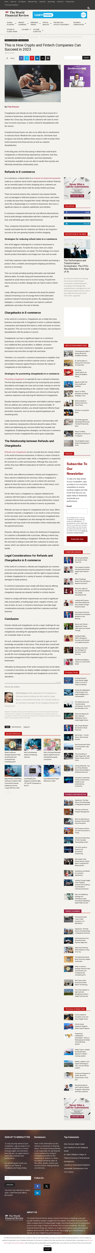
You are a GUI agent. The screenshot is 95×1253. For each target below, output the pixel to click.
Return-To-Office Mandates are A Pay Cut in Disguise (82, 434)
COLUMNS (25, 29)
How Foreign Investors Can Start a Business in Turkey (82, 831)
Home (6, 1)
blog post (27, 727)
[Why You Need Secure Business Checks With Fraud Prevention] (68, 821)
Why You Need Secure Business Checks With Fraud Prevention (82, 821)
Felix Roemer (13, 107)
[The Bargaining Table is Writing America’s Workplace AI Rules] (68, 353)
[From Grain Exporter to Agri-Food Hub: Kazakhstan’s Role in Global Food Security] (68, 992)
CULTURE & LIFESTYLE (37, 30)
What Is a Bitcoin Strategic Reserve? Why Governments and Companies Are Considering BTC (12, 757)
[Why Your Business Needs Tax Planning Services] (32, 744)
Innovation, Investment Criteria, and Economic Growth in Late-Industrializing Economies (82, 782)
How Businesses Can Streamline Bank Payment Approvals (82, 940)
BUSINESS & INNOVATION (79, 23)
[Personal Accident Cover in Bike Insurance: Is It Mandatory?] (68, 919)
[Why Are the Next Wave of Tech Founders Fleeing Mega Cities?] (68, 840)
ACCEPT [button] (47, 1249)
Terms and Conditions (11, 5)
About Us (13, 1)
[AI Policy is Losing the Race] (68, 412)
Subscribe (42, 1)
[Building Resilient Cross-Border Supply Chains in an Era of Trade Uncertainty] (68, 680)
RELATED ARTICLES (13, 734)
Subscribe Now (77, 539)
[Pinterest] (32, 58)
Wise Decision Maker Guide (74, 1144)
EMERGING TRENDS (34, 23)
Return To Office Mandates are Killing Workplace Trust (81, 394)
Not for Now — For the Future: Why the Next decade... (82, 737)
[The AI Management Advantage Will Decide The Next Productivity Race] (68, 422)
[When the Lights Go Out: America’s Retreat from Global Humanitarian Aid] (68, 591)
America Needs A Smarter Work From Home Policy (81, 403)
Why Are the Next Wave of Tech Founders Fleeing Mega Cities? (82, 840)
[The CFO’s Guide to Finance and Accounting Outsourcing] (68, 849)
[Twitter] (26, 58)
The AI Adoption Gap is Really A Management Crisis (82, 443)
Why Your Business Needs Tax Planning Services (30, 755)
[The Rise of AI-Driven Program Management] (68, 812)
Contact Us (60, 1)
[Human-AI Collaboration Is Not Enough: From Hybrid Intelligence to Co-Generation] (68, 692)
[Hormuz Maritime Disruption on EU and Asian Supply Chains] (68, 1017)
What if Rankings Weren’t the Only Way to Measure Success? (82, 581)
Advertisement (16, 727)
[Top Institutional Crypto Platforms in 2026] (52, 771)
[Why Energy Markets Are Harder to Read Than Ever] (68, 560)
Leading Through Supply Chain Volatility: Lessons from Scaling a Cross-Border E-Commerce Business (82, 885)
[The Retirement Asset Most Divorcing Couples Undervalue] (68, 959)
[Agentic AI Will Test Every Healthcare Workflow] (68, 384)
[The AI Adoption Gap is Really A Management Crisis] (68, 443)
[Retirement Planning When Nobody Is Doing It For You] (68, 950)
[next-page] (9, 792)
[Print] (48, 58)
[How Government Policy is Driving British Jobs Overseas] (68, 747)
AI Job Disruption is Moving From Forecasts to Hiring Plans (82, 363)
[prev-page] (6, 792)
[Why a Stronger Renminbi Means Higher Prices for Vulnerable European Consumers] (52, 744)
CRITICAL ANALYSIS (46, 23)
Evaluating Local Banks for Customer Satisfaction (82, 873)
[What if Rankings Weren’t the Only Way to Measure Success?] (68, 581)
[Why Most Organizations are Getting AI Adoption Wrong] (68, 372)
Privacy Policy (70, 1)
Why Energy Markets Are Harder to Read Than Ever (81, 560)
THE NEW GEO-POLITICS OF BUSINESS (61, 23)
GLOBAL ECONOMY (10, 23)
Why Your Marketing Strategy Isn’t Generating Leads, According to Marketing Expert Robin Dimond (82, 899)
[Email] (42, 58)
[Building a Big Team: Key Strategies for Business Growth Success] (68, 650)
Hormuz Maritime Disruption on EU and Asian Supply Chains (81, 1017)
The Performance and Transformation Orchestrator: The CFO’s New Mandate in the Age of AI (76, 266)
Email (69, 506)
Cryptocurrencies (32, 37)
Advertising (51, 1)
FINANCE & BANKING (22, 23)
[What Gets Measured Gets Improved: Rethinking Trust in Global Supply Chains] (68, 716)
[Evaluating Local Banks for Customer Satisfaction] (68, 873)
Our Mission (22, 1)
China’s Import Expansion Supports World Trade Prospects (82, 1026)
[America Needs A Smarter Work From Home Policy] (68, 403)
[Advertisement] (79, 321)
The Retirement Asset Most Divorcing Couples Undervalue (82, 959)
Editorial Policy (32, 1)
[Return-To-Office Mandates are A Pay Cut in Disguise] (68, 434)
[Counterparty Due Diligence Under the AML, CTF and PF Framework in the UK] (32, 771)
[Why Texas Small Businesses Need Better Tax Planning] (68, 982)
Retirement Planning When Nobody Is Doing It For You (82, 950)
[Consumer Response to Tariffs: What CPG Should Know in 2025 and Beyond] (68, 1075)
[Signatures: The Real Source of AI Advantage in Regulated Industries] (68, 802)
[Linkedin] (37, 58)
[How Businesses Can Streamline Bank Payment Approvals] (68, 940)
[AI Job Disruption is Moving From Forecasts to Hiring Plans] (68, 363)
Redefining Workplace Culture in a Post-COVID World (82, 662)
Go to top (58, 682)
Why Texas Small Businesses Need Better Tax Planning (81, 983)
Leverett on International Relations (77, 1165)
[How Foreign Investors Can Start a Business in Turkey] (68, 831)
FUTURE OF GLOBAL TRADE (12, 30)
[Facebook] (21, 58)
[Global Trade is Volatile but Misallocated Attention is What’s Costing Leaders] (68, 1052)
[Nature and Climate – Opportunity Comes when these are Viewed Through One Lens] (68, 626)
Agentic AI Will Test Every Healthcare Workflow (81, 384)
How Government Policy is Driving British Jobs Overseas (82, 747)
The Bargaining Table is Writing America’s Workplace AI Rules (82, 353)
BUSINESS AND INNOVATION (75, 794)
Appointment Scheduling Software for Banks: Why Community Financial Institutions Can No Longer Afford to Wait (13, 783)
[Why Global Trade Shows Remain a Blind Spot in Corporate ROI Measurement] (68, 861)
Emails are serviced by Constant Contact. (77, 531)
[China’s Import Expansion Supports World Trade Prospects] (68, 1026)
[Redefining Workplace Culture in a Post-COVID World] (68, 662)
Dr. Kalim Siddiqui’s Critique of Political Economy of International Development (76, 1158)
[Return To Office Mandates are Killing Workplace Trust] (68, 393)
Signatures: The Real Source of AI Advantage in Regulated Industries (82, 802)
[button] (88, 8)
